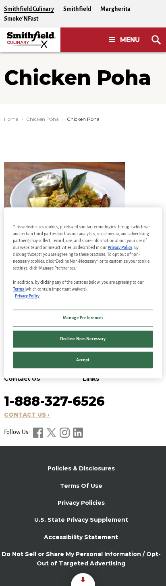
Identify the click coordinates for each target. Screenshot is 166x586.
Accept (82, 360)
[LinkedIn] (78, 432)
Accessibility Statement (81, 537)
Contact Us (22, 378)
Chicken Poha (42, 119)
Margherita (115, 9)
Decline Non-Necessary (83, 339)
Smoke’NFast (21, 18)
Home (11, 119)
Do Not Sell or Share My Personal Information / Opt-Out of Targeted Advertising (81, 558)
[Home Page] (30, 39)
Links (91, 378)
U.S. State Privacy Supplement (81, 519)
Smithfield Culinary (29, 9)
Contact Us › (27, 414)
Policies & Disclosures (81, 468)
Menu (130, 40)
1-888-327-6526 (54, 401)
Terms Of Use (81, 485)
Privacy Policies (81, 502)
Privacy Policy (120, 247)
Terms (19, 289)
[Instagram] (65, 432)
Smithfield (77, 9)
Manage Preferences (83, 318)
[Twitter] (52, 432)
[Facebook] (38, 432)
